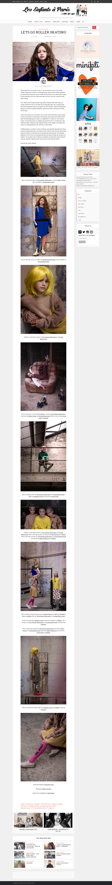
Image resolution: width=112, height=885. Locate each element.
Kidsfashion (24, 806)
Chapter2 (43, 624)
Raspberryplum (25, 808)
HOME (14, 1)
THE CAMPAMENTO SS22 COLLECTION (86, 178)
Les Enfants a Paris (51, 36)
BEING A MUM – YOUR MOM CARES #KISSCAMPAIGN (32, 855)
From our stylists (43, 29)
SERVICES (37, 1)
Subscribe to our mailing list (87, 235)
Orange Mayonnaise (48, 182)
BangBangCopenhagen (49, 260)
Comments (41, 37)
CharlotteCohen (46, 804)
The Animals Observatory (44, 180)
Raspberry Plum (38, 496)
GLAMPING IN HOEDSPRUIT (84, 180)
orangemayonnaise (46, 806)
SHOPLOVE (31, 1)
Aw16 (23, 804)
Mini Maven (51, 793)
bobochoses (29, 804)
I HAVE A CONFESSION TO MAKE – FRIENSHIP (63, 845)
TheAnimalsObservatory (39, 808)
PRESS (41, 1)
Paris (54, 806)
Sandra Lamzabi (46, 789)
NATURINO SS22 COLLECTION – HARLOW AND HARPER (33, 846)
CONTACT (25, 1)
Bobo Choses (61, 180)
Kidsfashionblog (34, 806)
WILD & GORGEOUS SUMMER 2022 (85, 185)
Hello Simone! (55, 534)
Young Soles (54, 496)
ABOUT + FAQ (19, 1)
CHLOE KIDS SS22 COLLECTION (85, 177)
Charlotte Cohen (49, 784)
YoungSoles (50, 808)
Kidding (46, 418)
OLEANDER (29, 863)
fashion (54, 804)
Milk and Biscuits (52, 630)
